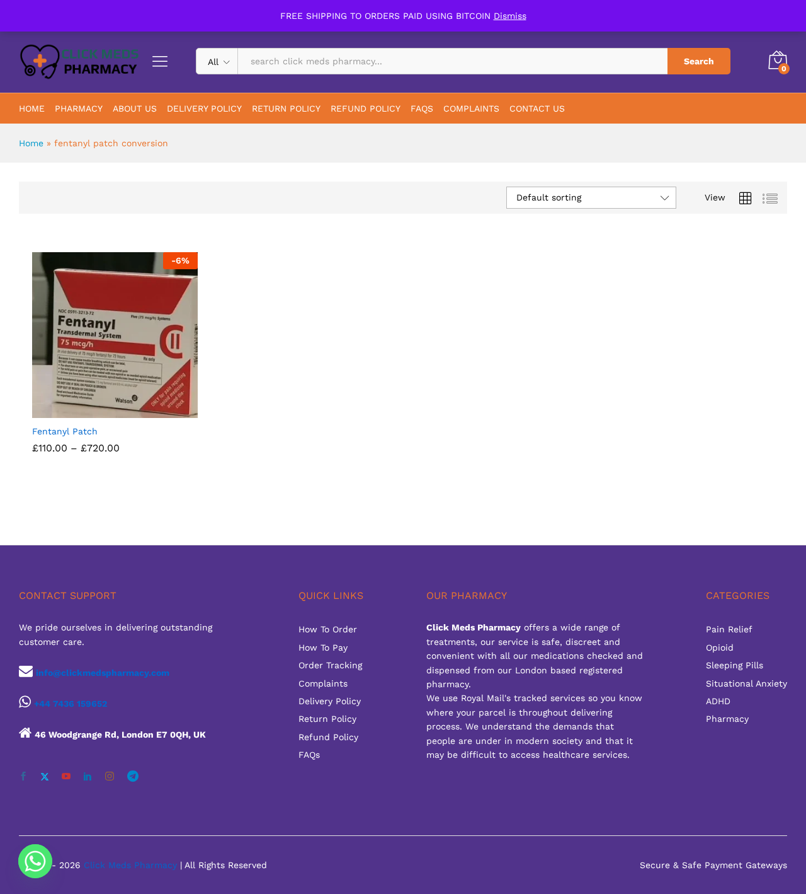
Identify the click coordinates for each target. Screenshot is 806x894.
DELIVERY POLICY (204, 108)
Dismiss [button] (510, 16)
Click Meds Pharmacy (130, 865)
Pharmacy (727, 719)
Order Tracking (330, 665)
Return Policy (327, 719)
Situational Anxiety (746, 683)
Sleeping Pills (734, 665)
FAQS (422, 108)
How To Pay (323, 647)
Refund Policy (328, 737)
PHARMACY (79, 108)
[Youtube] (66, 777)
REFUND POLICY (365, 108)
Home (31, 143)
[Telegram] (133, 776)
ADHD (718, 701)
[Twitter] (44, 777)
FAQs (309, 755)
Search (699, 61)
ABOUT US (135, 108)
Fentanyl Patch (65, 431)
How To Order (327, 629)
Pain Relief (729, 629)
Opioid (720, 647)
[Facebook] (23, 777)
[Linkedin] (87, 777)
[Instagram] (109, 777)
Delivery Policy (329, 701)
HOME (32, 108)
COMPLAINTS (471, 108)
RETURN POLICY (286, 108)
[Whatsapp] (35, 861)
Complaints (323, 683)
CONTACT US (537, 108)
